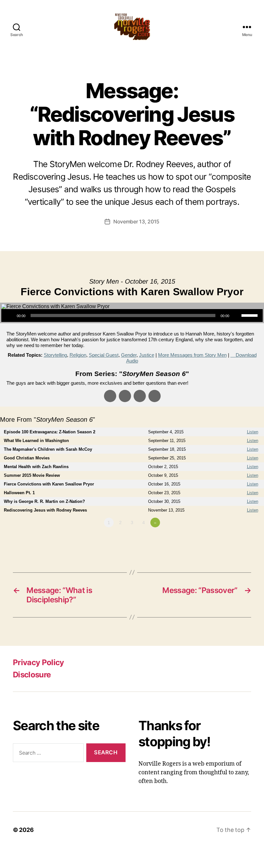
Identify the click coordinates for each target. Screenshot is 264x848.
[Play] (9, 315)
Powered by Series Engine (240, 540)
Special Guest (103, 355)
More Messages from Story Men (192, 355)
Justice (146, 355)
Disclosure (32, 674)
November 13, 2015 (136, 221)
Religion (78, 355)
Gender (129, 355)
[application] (132, 315)
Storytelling (55, 355)
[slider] (250, 315)
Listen (252, 431)
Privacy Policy (38, 662)
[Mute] (236, 315)
